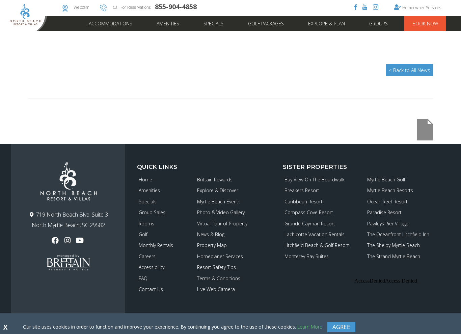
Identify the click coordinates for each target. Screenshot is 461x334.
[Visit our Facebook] (56, 240)
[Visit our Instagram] (68, 240)
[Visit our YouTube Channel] (80, 240)
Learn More (309, 327)
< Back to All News (409, 70)
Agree (341, 327)
